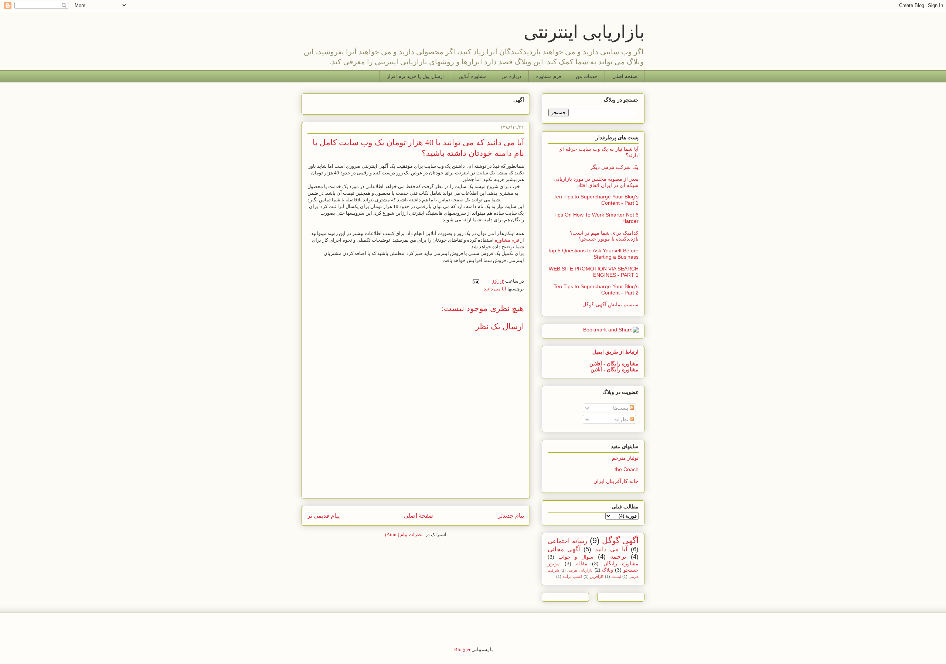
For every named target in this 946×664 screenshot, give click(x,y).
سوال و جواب (575, 557)
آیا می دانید (495, 289)
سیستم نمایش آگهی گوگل (610, 304)
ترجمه (618, 556)
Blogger (462, 649)
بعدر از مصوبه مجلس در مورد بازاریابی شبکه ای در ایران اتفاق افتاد (596, 182)
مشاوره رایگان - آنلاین (615, 369)
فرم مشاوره (548, 76)
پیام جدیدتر (511, 516)
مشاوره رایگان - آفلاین (614, 364)
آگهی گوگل (620, 540)
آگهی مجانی (564, 549)
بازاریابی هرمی (579, 570)
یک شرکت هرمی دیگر (614, 167)
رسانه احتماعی (567, 541)
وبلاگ (607, 570)
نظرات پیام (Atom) (404, 534)
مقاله (582, 563)
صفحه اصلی (624, 76)
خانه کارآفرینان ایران (616, 481)
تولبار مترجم (625, 458)
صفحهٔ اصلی (419, 516)
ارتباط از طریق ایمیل (615, 352)
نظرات (621, 419)
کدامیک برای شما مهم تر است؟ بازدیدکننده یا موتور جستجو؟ (604, 236)
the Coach (627, 469)
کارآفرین (597, 576)
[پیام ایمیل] (477, 281)
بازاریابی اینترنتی (584, 31)
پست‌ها (621, 408)
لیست (616, 576)
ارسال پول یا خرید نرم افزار (415, 76)
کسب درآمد (572, 576)
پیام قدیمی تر (323, 516)
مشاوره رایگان (621, 563)
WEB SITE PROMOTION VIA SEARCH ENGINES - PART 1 (594, 272)
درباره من (511, 76)
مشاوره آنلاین (473, 76)
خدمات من (587, 76)
